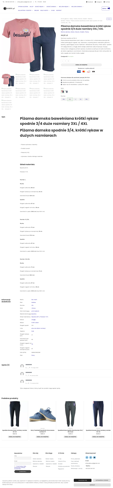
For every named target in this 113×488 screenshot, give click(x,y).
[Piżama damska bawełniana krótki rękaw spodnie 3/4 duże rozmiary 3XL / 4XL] (66, 91)
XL (80, 99)
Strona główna (65, 18)
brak (33, 331)
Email (15, 461)
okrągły (34, 319)
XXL (87, 99)
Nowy (33, 355)
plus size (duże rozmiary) (38, 328)
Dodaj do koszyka (81, 64)
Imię (15, 455)
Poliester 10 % (44, 316)
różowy (34, 308)
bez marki (34, 299)
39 (32, 344)
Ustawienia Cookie (102, 480)
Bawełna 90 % (36, 316)
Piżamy (68, 20)
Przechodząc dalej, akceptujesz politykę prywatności (20, 467)
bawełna (34, 314)
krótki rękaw (35, 322)
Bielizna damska (65, 32)
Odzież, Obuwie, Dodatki (80, 18)
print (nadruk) (35, 311)
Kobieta (34, 302)
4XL (33, 305)
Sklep (71, 18)
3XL (64, 99)
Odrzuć (92, 485)
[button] (44, 6)
